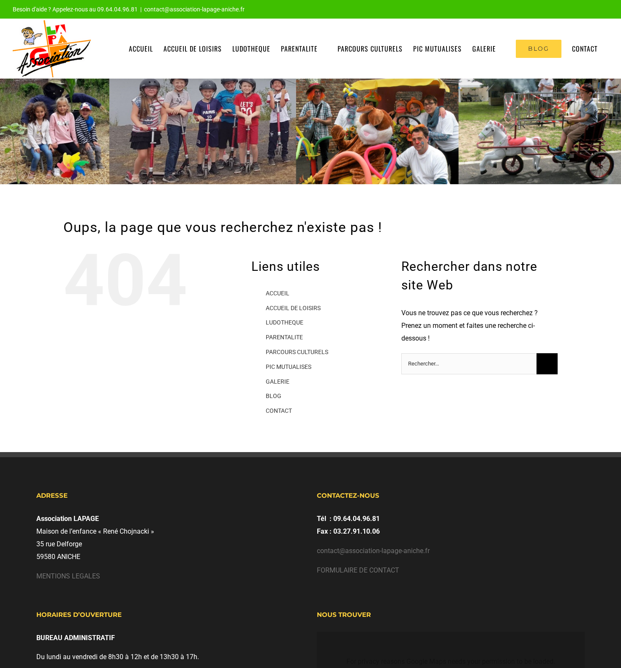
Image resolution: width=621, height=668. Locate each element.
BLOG (273, 396)
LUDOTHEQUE (284, 322)
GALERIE (277, 381)
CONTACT (279, 410)
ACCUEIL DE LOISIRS (293, 308)
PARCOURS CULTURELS (297, 352)
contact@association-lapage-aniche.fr (194, 9)
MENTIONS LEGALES (68, 576)
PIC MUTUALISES (288, 366)
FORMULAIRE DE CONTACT (358, 570)
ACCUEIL (277, 293)
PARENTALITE (284, 337)
